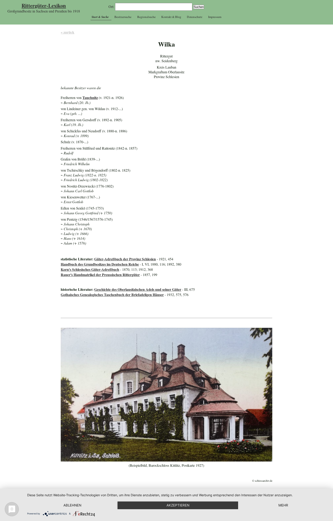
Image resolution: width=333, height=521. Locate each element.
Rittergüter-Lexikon (44, 5)
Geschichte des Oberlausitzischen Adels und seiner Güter (137, 289)
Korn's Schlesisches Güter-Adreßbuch (90, 269)
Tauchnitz (90, 97)
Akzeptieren (177, 505)
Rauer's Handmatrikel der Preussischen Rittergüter (100, 274)
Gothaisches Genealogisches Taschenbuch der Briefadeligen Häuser (112, 294)
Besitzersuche (122, 17)
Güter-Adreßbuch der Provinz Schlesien (125, 259)
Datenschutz (194, 17)
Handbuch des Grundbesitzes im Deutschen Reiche (100, 264)
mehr (283, 505)
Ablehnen (72, 505)
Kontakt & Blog (171, 17)
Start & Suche (100, 17)
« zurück (67, 32)
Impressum (214, 17)
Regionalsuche (146, 17)
